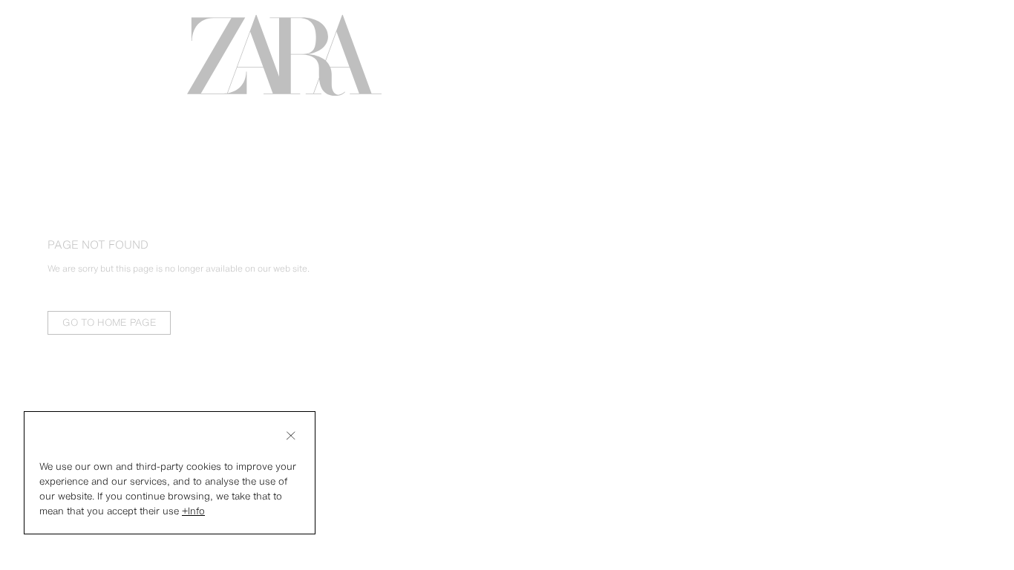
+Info (193, 511)
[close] (291, 436)
